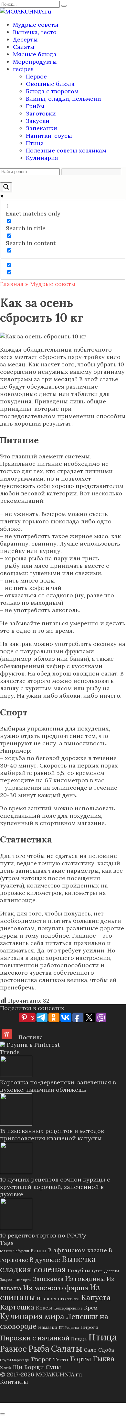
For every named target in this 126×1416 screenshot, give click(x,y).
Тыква (103, 1358)
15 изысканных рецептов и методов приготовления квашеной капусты (52, 1134)
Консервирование (68, 1308)
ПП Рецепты (69, 1327)
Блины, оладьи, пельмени (63, 98)
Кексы (44, 1307)
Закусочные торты (15, 1279)
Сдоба (106, 1350)
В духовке (45, 1259)
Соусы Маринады (14, 1360)
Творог (41, 1359)
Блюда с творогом (52, 91)
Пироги (89, 1327)
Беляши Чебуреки (14, 1251)
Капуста (96, 1297)
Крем (91, 1307)
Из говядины (85, 1278)
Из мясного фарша (55, 1287)
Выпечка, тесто (35, 32)
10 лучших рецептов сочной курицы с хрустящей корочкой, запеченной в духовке (55, 1187)
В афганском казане (77, 1250)
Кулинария (42, 157)
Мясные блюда (35, 54)
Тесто (60, 1359)
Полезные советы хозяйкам (66, 150)
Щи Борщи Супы (37, 1367)
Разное (13, 1349)
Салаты (24, 47)
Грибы (35, 106)
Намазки (48, 1327)
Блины (39, 1251)
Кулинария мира (32, 1316)
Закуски (37, 120)
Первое (36, 76)
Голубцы (79, 1270)
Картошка (17, 1306)
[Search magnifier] (6, 187)
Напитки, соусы (49, 135)
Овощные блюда (50, 83)
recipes (23, 69)
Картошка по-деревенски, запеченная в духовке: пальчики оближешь (58, 1086)
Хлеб (5, 1367)
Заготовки (41, 113)
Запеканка (48, 1279)
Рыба (38, 1348)
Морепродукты (35, 61)
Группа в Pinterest (32, 1044)
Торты (80, 1358)
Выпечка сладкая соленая (48, 1264)
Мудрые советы (35, 24)
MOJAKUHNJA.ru (59, 1374)
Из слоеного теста (58, 1298)
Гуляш (97, 1271)
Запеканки (41, 128)
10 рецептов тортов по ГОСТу (43, 1235)
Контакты (14, 1381)
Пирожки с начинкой (34, 1338)
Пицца (79, 1339)
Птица (35, 143)
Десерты (25, 39)
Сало (90, 1350)
